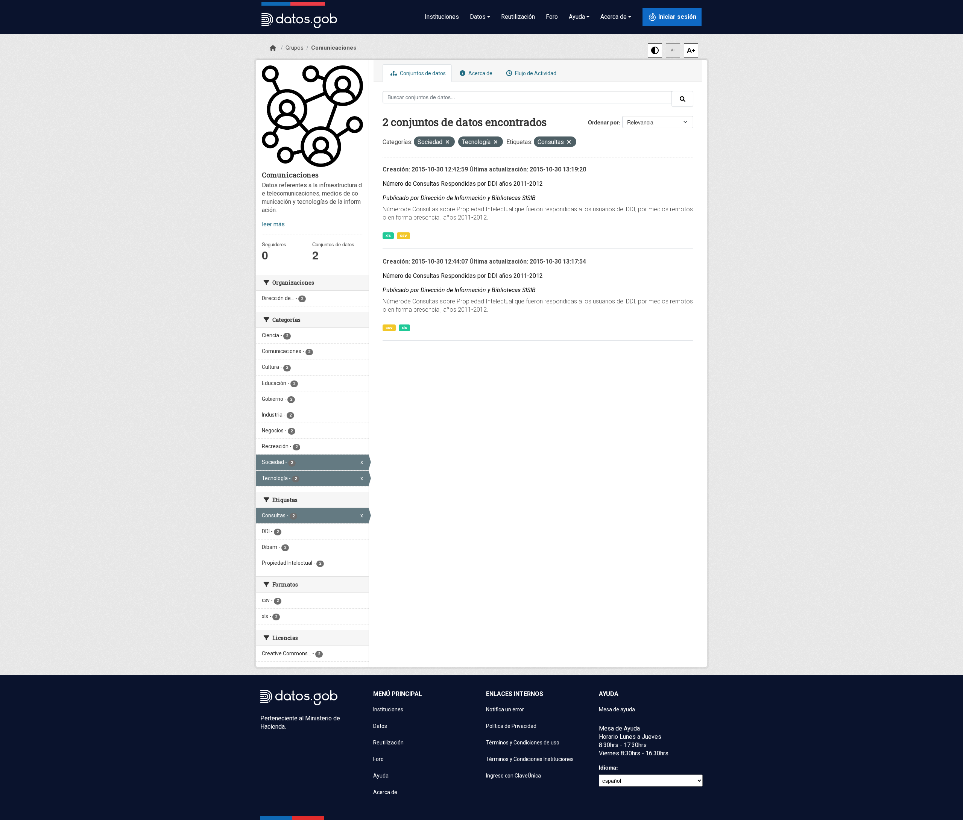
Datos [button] (478, 16)
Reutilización (518, 16)
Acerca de (479, 73)
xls (388, 235)
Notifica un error (505, 709)
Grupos (295, 47)
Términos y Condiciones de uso (522, 743)
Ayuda (381, 776)
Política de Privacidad (511, 726)
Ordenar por (603, 122)
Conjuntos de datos (422, 73)
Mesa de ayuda (617, 709)
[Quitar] (447, 142)
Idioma (607, 767)
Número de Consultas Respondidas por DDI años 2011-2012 (463, 183)
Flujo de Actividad (535, 73)
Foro (552, 16)
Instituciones (442, 16)
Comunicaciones (333, 47)
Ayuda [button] (577, 16)
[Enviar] (682, 99)
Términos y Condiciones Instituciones (530, 759)
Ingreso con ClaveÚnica (513, 776)
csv (403, 235)
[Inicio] (273, 48)
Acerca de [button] (613, 16)
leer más (273, 224)
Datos (380, 726)
